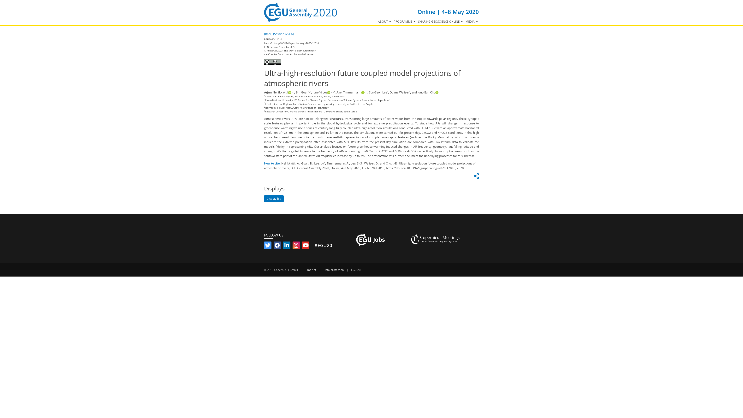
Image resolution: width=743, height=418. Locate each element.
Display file (273, 198)
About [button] (383, 21)
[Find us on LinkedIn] (286, 246)
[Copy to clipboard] (476, 177)
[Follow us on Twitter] (267, 246)
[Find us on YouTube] (305, 246)
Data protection (334, 270)
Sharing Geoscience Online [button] (439, 21)
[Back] (268, 34)
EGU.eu (356, 270)
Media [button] (470, 21)
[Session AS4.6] (283, 34)
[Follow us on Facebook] (277, 246)
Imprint (311, 270)
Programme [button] (403, 21)
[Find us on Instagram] (296, 246)
